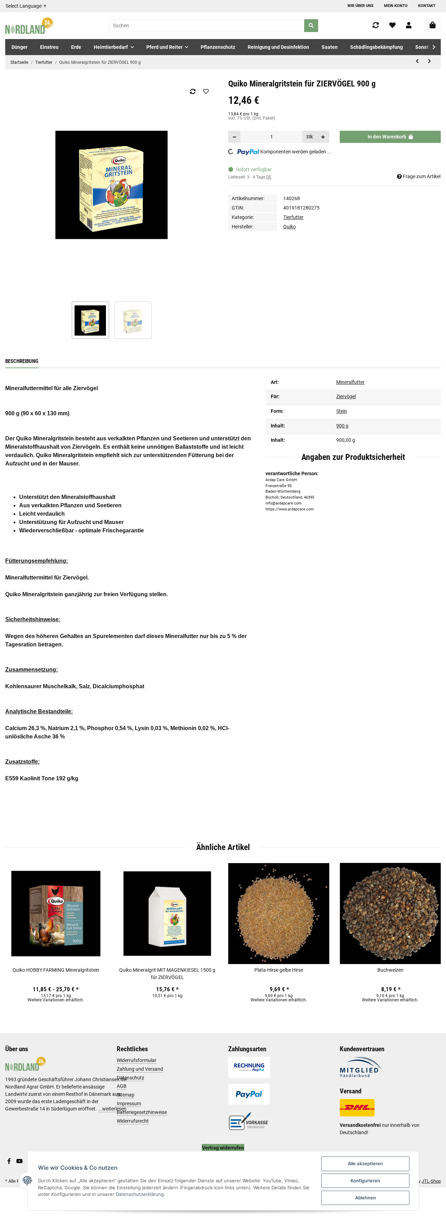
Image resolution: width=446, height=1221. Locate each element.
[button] (409, 25)
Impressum (129, 1103)
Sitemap (125, 1095)
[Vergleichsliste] (375, 25)
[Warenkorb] (432, 25)
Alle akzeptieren (365, 1163)
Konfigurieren (365, 1180)
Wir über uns (360, 5)
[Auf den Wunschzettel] (205, 91)
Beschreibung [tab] (21, 361)
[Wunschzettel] (392, 25)
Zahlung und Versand (140, 1069)
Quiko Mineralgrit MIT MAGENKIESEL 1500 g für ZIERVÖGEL (167, 973)
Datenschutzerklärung (140, 1194)
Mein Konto (396, 5)
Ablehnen (365, 1197)
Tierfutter (293, 217)
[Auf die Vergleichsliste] (192, 91)
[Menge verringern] (234, 137)
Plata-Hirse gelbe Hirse (278, 970)
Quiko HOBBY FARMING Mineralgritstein (56, 970)
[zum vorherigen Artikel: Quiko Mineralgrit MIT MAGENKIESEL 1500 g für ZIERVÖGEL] (417, 61)
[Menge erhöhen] (323, 137)
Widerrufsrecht (133, 1121)
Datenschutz (130, 1077)
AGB (121, 1086)
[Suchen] (311, 25)
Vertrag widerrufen (223, 1148)
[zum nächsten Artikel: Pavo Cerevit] (429, 61)
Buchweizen (390, 970)
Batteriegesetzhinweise (142, 1112)
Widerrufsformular (136, 1060)
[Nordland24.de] (29, 25)
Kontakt (427, 5)
